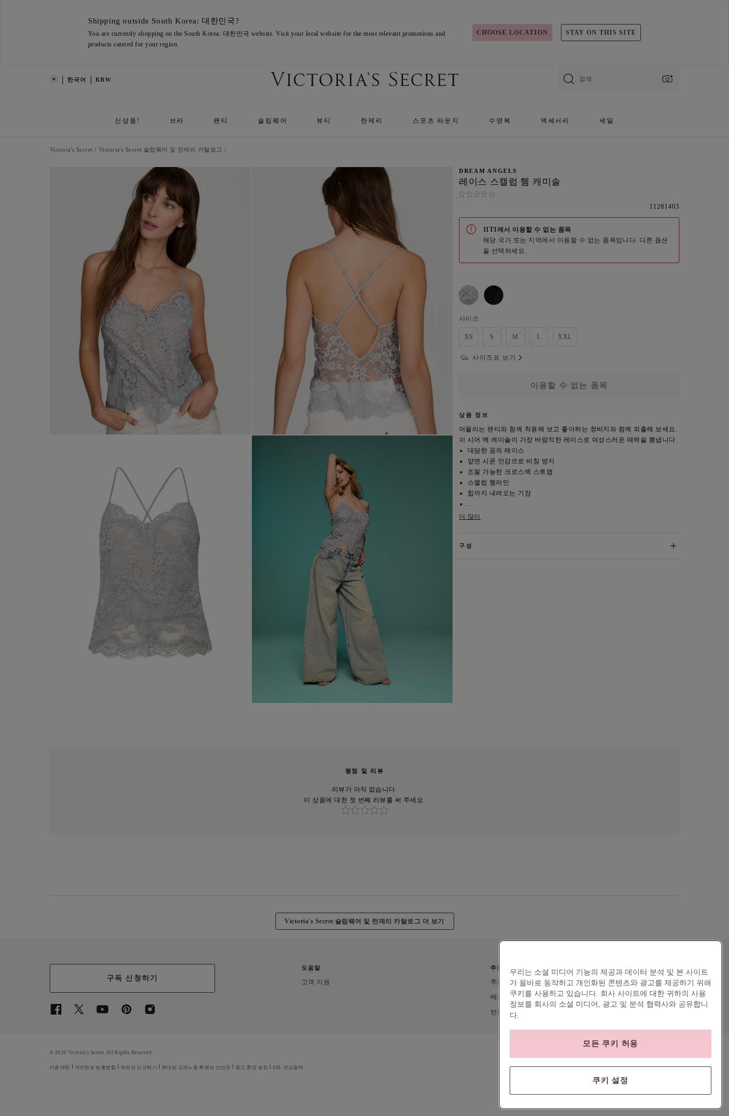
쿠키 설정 (610, 1080)
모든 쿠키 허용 (610, 1043)
